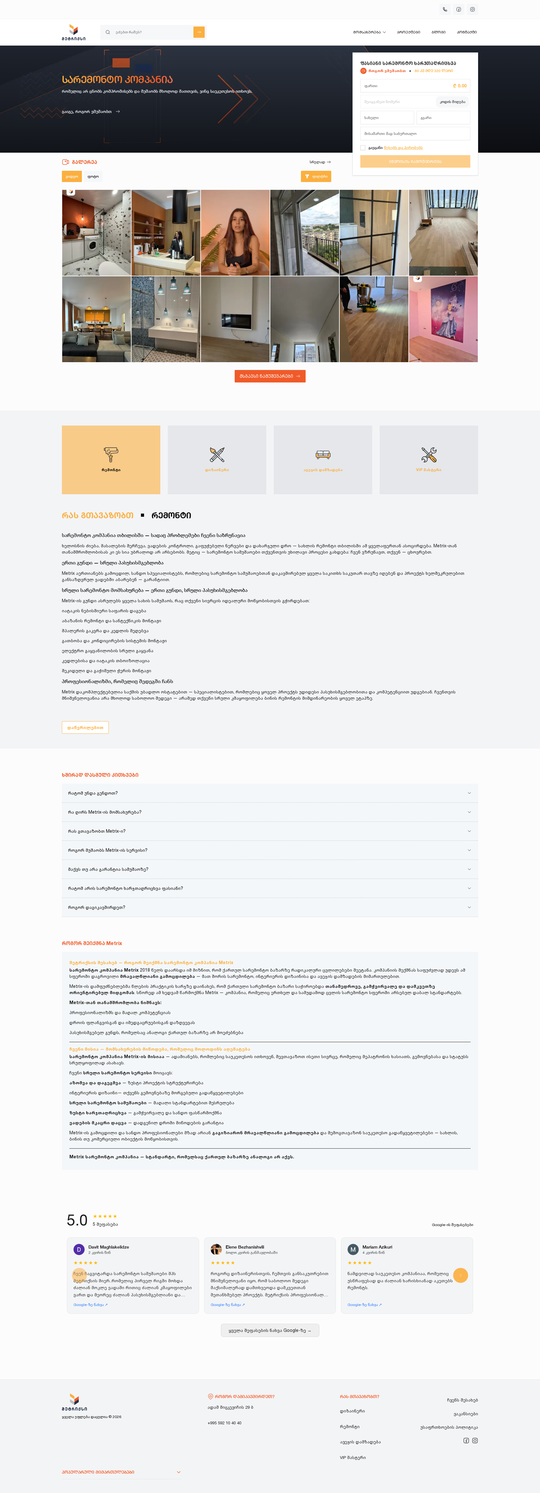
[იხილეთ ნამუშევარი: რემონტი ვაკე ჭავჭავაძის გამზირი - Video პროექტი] (443, 233)
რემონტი (350, 1426)
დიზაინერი (352, 1410)
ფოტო (93, 176)
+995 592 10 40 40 (224, 1422)
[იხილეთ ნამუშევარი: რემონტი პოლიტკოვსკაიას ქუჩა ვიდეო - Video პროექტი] (166, 233)
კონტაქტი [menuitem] (467, 32)
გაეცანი (375, 147)
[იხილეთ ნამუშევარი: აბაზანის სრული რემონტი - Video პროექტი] (166, 319)
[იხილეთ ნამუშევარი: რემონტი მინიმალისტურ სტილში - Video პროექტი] (374, 233)
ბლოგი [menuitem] (439, 32)
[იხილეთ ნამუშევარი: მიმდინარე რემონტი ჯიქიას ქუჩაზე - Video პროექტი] (96, 233)
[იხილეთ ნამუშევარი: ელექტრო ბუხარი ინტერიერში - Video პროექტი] (235, 319)
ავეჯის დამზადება (360, 1441)
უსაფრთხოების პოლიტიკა (449, 1427)
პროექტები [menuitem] (408, 32)
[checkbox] (362, 147)
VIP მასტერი (353, 1457)
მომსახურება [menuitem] (367, 32)
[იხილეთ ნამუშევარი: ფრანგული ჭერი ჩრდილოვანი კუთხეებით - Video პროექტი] (304, 319)
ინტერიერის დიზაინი (93, 1092)
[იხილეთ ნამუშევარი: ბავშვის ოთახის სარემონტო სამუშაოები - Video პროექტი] (443, 319)
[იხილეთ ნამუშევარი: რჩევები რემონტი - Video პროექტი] (235, 233)
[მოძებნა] (199, 32)
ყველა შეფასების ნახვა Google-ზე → (270, 1330)
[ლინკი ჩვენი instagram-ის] (475, 1440)
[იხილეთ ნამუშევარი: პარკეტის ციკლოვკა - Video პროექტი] (374, 319)
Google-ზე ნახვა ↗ (90, 1304)
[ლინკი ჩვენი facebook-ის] (466, 1440)
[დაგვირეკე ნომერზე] (445, 9)
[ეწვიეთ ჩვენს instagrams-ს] (472, 9)
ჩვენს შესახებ (462, 1399)
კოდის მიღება (452, 101)
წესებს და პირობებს (403, 147)
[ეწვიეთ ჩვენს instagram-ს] (475, 1440)
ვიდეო (72, 176)
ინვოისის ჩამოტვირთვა (415, 161)
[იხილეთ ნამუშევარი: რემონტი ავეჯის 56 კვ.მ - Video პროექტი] (304, 233)
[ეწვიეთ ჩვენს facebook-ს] (458, 9)
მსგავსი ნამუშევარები (266, 376)
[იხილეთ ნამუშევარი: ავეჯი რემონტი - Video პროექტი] (96, 319)
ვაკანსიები (466, 1413)
